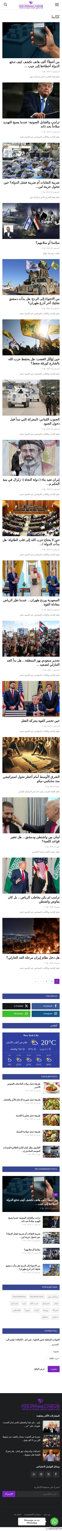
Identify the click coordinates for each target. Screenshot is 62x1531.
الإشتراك (9, 1494)
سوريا (27, 1310)
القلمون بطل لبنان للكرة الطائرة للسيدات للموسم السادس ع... (21, 1149)
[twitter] (48, 1474)
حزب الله (34, 1303)
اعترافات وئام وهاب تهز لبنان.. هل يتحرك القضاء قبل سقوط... (22, 1453)
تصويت (53, 1369)
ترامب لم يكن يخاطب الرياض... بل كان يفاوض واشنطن (34, 899)
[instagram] (41, 1474)
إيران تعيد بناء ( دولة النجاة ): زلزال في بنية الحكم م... (31, 482)
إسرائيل (14, 1303)
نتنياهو (45, 1317)
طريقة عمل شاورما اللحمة (28, 1115)
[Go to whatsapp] (54, 1521)
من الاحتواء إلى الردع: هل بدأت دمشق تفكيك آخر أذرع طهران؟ (34, 301)
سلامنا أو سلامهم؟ (48, 243)
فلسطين (16, 1310)
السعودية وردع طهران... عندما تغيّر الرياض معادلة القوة (31, 602)
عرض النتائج (39, 1369)
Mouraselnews (19, 1296)
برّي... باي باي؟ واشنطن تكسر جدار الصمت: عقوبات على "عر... (21, 1424)
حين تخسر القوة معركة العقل (40, 721)
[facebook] (56, 1474)
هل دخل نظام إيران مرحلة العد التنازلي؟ (33, 957)
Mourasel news (37, 1296)
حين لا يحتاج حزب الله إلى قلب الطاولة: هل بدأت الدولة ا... (31, 542)
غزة (24, 1303)
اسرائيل (45, 1303)
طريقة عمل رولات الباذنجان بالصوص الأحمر (23, 1085)
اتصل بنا (17, 1514)
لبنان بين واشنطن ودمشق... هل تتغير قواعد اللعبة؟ (35, 839)
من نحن (47, 1514)
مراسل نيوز (53, 1296)
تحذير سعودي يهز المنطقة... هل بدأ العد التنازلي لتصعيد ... (33, 662)
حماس (55, 1317)
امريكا (55, 1310)
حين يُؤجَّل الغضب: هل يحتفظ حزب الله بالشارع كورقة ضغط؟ (34, 361)
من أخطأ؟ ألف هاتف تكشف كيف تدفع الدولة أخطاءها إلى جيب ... (35, 64)
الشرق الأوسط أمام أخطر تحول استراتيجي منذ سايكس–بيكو (31, 779)
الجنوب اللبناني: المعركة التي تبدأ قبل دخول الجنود (35, 421)
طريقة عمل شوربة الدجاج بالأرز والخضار (21, 1099)
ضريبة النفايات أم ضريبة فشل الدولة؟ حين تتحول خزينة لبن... (32, 184)
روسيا (45, 1310)
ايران (36, 1310)
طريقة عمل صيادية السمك (28, 1131)
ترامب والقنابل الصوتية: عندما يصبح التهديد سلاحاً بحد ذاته (31, 124)
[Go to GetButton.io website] (54, 1528)
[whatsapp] (34, 1474)
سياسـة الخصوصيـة (32, 1514)
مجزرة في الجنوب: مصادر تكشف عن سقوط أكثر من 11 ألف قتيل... (21, 1438)
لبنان (56, 1303)
